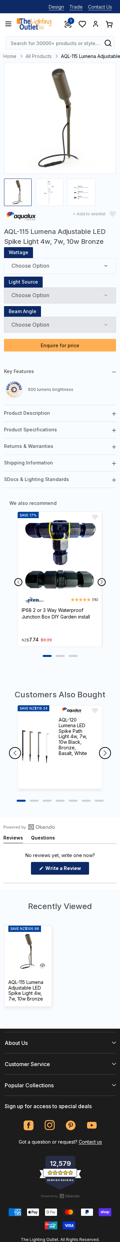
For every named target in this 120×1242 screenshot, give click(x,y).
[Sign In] (95, 23)
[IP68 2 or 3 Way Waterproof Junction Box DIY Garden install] (60, 556)
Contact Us (100, 7)
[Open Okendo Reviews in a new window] (29, 827)
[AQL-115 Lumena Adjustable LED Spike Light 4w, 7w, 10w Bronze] (28, 951)
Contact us (90, 1142)
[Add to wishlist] (95, 517)
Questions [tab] (43, 839)
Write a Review (66, 870)
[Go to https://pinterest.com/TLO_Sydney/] (71, 1125)
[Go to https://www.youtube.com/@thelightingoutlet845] (92, 1125)
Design (56, 7)
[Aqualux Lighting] (21, 217)
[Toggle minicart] (109, 23)
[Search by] (108, 43)
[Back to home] (34, 24)
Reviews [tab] (13, 839)
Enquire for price (60, 345)
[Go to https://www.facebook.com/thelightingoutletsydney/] (29, 1125)
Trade (76, 7)
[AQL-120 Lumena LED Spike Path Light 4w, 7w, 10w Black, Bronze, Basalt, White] (35, 747)
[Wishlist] (82, 23)
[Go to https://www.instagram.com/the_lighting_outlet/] (50, 1125)
